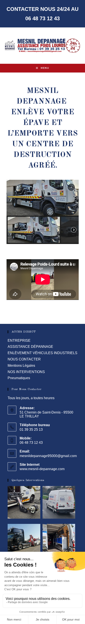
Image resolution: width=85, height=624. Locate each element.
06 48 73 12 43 (42, 18)
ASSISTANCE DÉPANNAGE (30, 346)
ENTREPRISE (19, 340)
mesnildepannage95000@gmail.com (48, 456)
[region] (43, 212)
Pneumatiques (19, 378)
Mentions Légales (21, 365)
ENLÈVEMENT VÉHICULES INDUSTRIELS (42, 353)
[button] (71, 187)
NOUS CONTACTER (24, 359)
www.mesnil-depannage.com (42, 469)
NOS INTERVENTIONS (26, 372)
